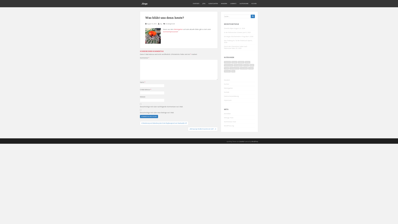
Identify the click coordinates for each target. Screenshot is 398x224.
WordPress (255, 141)
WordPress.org (229, 126)
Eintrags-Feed (228, 118)
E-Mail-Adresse (145, 90)
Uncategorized (170, 24)
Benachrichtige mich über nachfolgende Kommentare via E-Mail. (161, 107)
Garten (248, 62)
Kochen (254, 3)
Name (142, 82)
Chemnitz (233, 3)
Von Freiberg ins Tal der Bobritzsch (235, 40)
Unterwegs (244, 68)
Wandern (224, 3)
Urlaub (251, 68)
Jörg (203, 3)
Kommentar (144, 58)
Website (142, 97)
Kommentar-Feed (230, 122)
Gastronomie (244, 3)
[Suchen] (253, 16)
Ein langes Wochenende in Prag (234, 36)
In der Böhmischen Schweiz (233, 32)
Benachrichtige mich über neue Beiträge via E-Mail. (157, 113)
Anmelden (227, 114)
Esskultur (241, 62)
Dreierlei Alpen (229, 28)
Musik (251, 65)
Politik (226, 68)
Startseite (196, 3)
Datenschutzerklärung (231, 96)
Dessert (234, 62)
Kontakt (226, 92)
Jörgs (144, 3)
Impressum (228, 100)
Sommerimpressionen (170, 32)
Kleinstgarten (213, 3)
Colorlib (241, 141)
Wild (233, 71)
